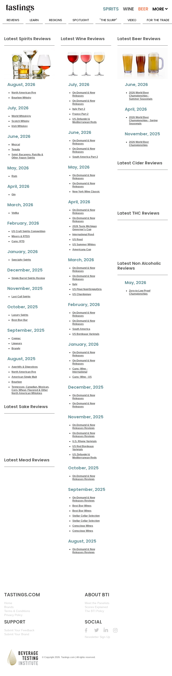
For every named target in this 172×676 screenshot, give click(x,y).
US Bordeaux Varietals (85, 334)
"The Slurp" (108, 20)
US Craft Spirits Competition (28, 231)
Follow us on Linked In (108, 630)
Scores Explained (96, 607)
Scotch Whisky (20, 121)
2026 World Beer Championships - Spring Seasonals (143, 120)
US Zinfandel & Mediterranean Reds (84, 121)
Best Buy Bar (20, 320)
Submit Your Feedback (19, 630)
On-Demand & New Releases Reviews (83, 427)
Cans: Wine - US (82, 376)
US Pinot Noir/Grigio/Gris (87, 289)
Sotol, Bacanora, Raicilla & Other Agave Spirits (27, 156)
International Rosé (83, 234)
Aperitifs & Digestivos (25, 366)
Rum (14, 176)
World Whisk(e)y (21, 116)
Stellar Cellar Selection (86, 515)
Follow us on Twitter (99, 630)
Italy (74, 284)
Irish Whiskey (20, 126)
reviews (13, 20)
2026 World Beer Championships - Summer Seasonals (140, 95)
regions (55, 20)
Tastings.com (68, 657)
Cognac (16, 338)
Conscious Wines (82, 525)
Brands (9, 607)
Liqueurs (17, 343)
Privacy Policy (13, 615)
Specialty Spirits (21, 259)
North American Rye (24, 92)
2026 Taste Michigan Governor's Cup (84, 228)
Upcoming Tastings (117, 630)
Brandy (16, 348)
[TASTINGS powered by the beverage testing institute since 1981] (20, 10)
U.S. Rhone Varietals (84, 441)
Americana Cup (81, 249)
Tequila (16, 149)
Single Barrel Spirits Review (28, 278)
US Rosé (77, 239)
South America (81, 329)
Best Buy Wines (81, 505)
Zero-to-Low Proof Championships (139, 292)
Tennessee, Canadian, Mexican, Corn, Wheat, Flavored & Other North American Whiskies (30, 390)
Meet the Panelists (97, 603)
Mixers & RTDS (21, 236)
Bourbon (17, 381)
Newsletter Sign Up (97, 637)
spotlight (81, 20)
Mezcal (16, 144)
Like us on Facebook (89, 630)
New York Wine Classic (86, 191)
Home (8, 603)
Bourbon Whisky (21, 97)
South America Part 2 (85, 156)
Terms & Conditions (17, 611)
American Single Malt (24, 376)
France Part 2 (80, 114)
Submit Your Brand (16, 634)
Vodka (15, 212)
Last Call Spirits (21, 296)
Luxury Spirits (20, 315)
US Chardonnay (81, 294)
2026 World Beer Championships (139, 144)
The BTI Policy (94, 611)
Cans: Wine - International (79, 370)
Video (132, 20)
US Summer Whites (84, 244)
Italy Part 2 (78, 109)
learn (34, 20)
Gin (14, 194)
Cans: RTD (18, 241)
